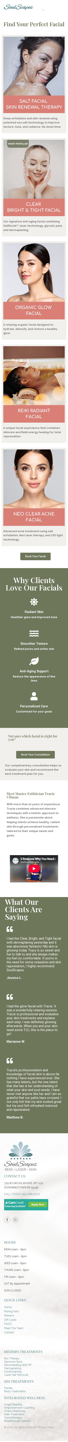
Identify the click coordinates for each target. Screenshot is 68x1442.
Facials (8, 1388)
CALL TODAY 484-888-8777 (22, 1194)
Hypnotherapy (13, 1417)
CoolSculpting (12, 1371)
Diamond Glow (13, 1361)
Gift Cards (10, 1319)
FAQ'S (8, 1323)
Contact (9, 1332)
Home (8, 1307)
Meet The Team (13, 1328)
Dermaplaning (12, 1368)
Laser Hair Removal (16, 1374)
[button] (35, 556)
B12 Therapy (11, 1358)
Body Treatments (15, 1391)
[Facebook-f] (7, 1220)
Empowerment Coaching (19, 1407)
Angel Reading (13, 1404)
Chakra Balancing (14, 1411)
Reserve (9, 1315)
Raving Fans (11, 1311)
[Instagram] (15, 1220)
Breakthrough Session (17, 1420)
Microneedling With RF (18, 1365)
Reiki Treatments (14, 1414)
